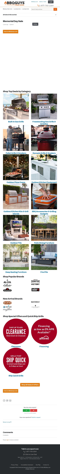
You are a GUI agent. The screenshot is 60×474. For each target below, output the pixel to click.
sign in (7, 440)
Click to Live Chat (31, 454)
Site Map (38, 465)
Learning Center (17, 9)
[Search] (55, 9)
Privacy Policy (14, 465)
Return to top (6, 422)
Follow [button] (35, 24)
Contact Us (46, 465)
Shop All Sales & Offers (29, 385)
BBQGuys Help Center (7, 9)
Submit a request (35, 417)
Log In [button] (51, 1)
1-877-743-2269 (31, 451)
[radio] (26, 410)
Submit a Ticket (42, 1)
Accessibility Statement (27, 465)
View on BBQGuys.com (10, 31)
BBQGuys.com (34, 1)
